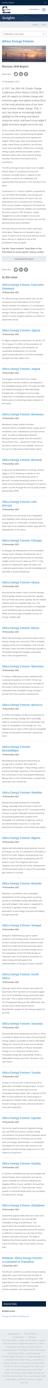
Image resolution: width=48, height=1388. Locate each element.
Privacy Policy (30, 1334)
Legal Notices (14, 1334)
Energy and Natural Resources (15, 1316)
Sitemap (32, 1337)
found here (35, 1353)
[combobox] (24, 34)
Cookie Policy (18, 1337)
